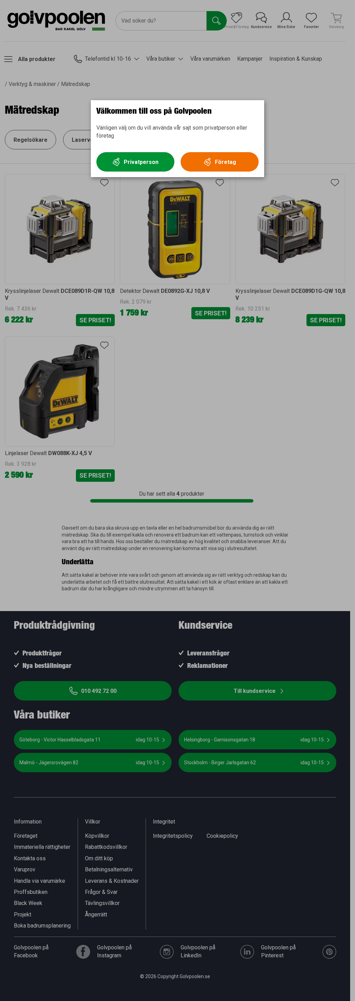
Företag (225, 162)
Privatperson (141, 162)
